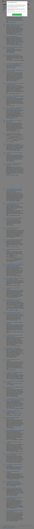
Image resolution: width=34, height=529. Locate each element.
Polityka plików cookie (20, 11)
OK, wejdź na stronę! (17, 14)
